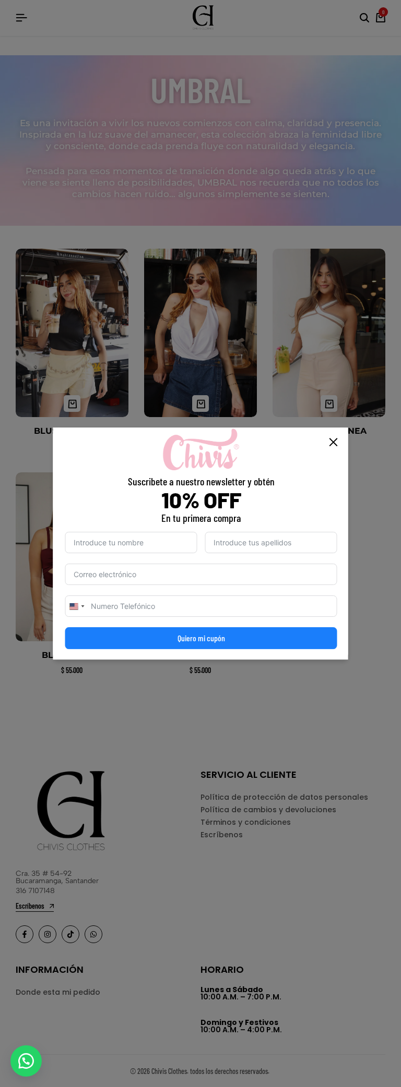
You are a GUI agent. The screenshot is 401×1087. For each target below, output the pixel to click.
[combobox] (77, 606)
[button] (26, 1061)
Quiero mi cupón (201, 638)
